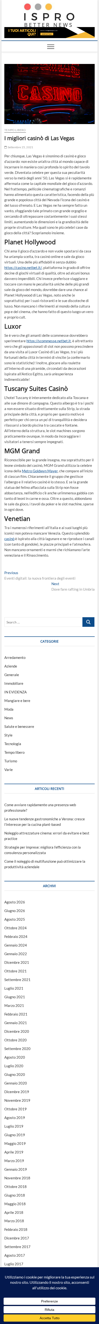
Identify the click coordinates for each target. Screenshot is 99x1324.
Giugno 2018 (14, 1195)
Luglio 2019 (13, 1126)
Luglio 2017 (13, 1264)
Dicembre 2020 (16, 1031)
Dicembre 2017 (16, 1238)
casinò (9, 538)
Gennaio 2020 (15, 1083)
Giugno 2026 (14, 910)
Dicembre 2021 (16, 962)
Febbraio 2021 (15, 1014)
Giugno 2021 (14, 997)
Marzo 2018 (14, 1221)
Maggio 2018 (15, 1204)
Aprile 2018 (13, 1212)
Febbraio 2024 (15, 936)
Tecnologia (12, 744)
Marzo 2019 (14, 1160)
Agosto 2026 (14, 902)
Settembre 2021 (17, 979)
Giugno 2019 (14, 1135)
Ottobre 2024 (15, 928)
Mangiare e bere (17, 700)
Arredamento (14, 657)
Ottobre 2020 (15, 1040)
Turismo (10, 761)
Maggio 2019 (15, 1143)
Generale (11, 675)
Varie (8, 769)
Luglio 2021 (13, 988)
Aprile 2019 (13, 1152)
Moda (8, 709)
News (8, 718)
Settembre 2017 (17, 1246)
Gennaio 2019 (15, 1169)
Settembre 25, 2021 (20, 147)
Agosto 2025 (14, 919)
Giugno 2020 (14, 1074)
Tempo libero (15, 130)
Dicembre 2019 (16, 1092)
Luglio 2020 (13, 1066)
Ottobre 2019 (15, 1109)
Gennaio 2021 (15, 1023)
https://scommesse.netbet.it (48, 341)
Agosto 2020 (14, 1057)
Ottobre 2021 (15, 971)
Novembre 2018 (17, 1178)
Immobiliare (13, 683)
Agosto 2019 (14, 1117)
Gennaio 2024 (15, 945)
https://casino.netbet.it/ (23, 267)
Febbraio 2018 (15, 1229)
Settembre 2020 (17, 1048)
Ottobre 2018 (15, 1186)
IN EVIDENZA (15, 692)
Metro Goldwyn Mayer (40, 471)
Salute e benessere (19, 726)
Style (8, 735)
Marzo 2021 (14, 1005)
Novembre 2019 (17, 1100)
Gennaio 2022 (15, 954)
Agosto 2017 (14, 1255)
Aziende (10, 666)
